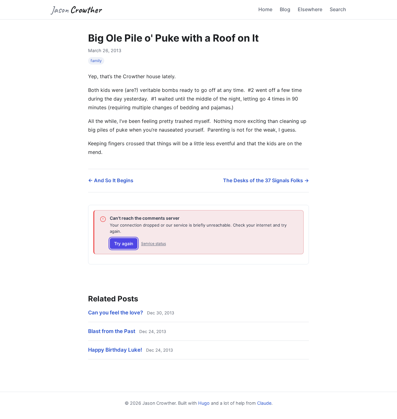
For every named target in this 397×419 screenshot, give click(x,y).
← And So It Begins (110, 180)
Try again (123, 243)
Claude (264, 403)
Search (338, 9)
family (96, 60)
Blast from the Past (111, 331)
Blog (285, 9)
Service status (153, 243)
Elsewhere (310, 9)
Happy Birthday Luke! (115, 350)
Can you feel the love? (115, 312)
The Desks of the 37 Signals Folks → (266, 180)
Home (265, 9)
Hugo (204, 403)
